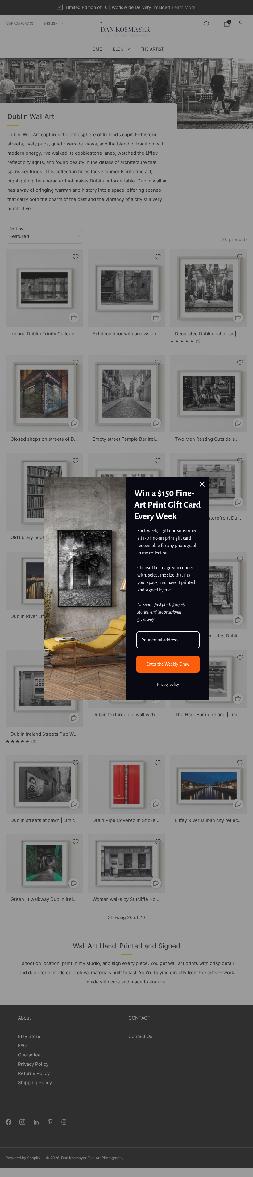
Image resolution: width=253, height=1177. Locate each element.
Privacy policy (168, 684)
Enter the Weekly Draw (167, 664)
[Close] (202, 484)
